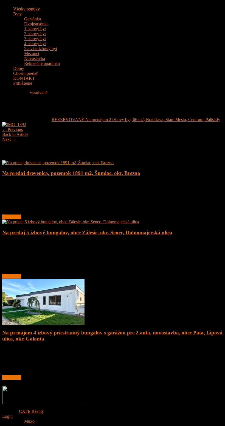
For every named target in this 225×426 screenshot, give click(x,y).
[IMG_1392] (14, 124)
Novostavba (34, 58)
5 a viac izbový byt (40, 48)
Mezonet (31, 53)
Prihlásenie (22, 83)
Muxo (29, 421)
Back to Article (15, 134)
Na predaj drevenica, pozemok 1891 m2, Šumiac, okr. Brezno (71, 173)
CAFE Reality (31, 411)
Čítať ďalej (11, 217)
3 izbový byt (35, 38)
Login (7, 416)
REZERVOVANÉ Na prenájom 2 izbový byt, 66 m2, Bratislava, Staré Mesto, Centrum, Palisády (136, 119)
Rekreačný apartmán (42, 63)
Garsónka (32, 19)
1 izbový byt (35, 28)
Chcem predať (25, 73)
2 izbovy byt (35, 33)
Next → (9, 139)
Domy (18, 68)
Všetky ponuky (26, 9)
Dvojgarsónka (36, 23)
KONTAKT (24, 78)
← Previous (12, 129)
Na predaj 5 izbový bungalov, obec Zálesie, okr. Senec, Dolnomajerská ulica (87, 232)
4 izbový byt (35, 43)
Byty (17, 14)
